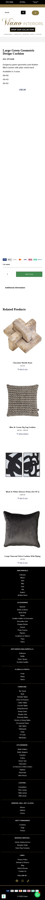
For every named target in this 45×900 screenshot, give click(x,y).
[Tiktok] (28, 880)
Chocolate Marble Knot (22, 363)
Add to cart (29, 274)
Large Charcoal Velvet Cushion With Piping (22, 556)
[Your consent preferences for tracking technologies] (4, 896)
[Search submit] (23, 12)
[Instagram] (22, 880)
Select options (23, 434)
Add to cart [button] (24, 369)
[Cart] (35, 13)
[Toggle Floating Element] (37, 894)
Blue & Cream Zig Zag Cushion (22, 427)
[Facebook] (16, 880)
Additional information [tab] (15, 288)
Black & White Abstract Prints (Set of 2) (22, 492)
